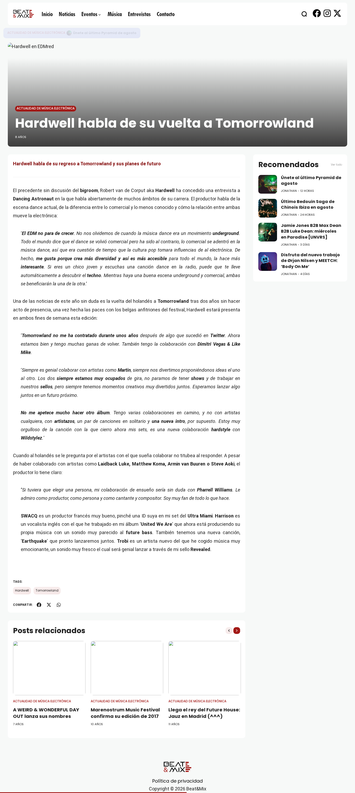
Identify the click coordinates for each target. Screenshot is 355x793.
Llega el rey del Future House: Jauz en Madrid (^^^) (204, 712)
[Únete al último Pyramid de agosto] (69, 33)
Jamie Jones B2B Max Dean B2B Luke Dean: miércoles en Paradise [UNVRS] (311, 231)
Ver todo (336, 165)
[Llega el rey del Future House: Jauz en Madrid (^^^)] (204, 668)
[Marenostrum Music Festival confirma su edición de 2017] (127, 668)
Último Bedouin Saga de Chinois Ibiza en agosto (307, 205)
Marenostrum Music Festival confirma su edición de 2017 (125, 712)
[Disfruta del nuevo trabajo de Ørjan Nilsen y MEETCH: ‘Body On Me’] (267, 261)
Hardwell (22, 590)
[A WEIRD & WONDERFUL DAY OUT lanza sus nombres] (49, 668)
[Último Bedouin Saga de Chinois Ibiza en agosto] (267, 208)
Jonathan (289, 191)
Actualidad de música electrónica (36, 33)
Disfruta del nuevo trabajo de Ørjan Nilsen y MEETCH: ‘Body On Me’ (310, 261)
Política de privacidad (177, 781)
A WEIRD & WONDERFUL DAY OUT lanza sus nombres (46, 712)
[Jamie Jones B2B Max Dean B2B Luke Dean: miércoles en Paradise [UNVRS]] (267, 232)
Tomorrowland (47, 590)
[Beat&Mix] (23, 14)
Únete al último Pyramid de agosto (104, 32)
